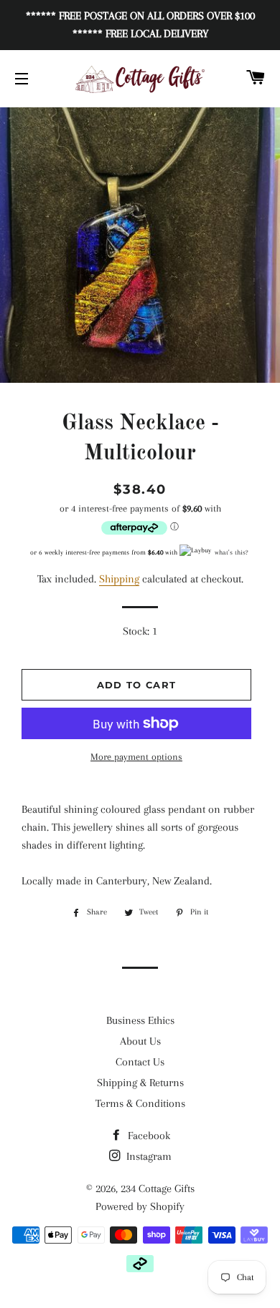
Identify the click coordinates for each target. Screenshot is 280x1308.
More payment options (136, 756)
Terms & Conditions (140, 1103)
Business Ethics (140, 1020)
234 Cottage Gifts (158, 1188)
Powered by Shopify (140, 1206)
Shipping (119, 578)
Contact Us (140, 1061)
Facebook (147, 1135)
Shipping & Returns (140, 1082)
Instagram (147, 1156)
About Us (140, 1041)
